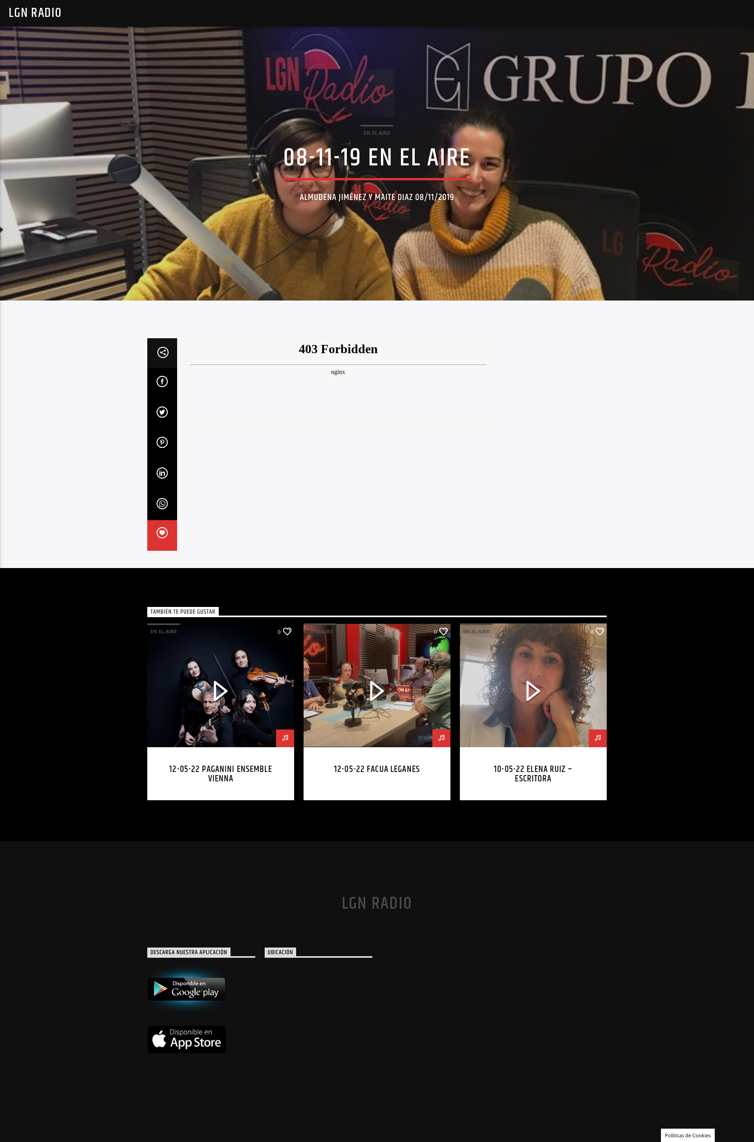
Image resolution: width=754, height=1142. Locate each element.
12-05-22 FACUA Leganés (377, 769)
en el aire (377, 132)
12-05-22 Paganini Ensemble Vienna (220, 774)
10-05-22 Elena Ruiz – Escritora (533, 774)
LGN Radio (35, 13)
